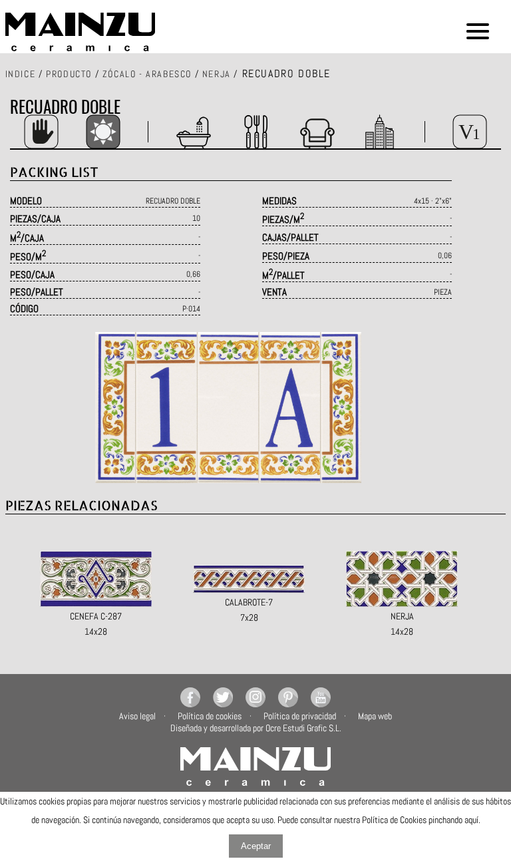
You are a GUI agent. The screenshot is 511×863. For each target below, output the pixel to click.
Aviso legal (137, 716)
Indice (20, 74)
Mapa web (375, 716)
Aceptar (256, 846)
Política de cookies (210, 716)
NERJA (216, 74)
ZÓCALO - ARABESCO (147, 74)
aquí (471, 820)
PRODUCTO (69, 74)
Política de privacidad (299, 716)
